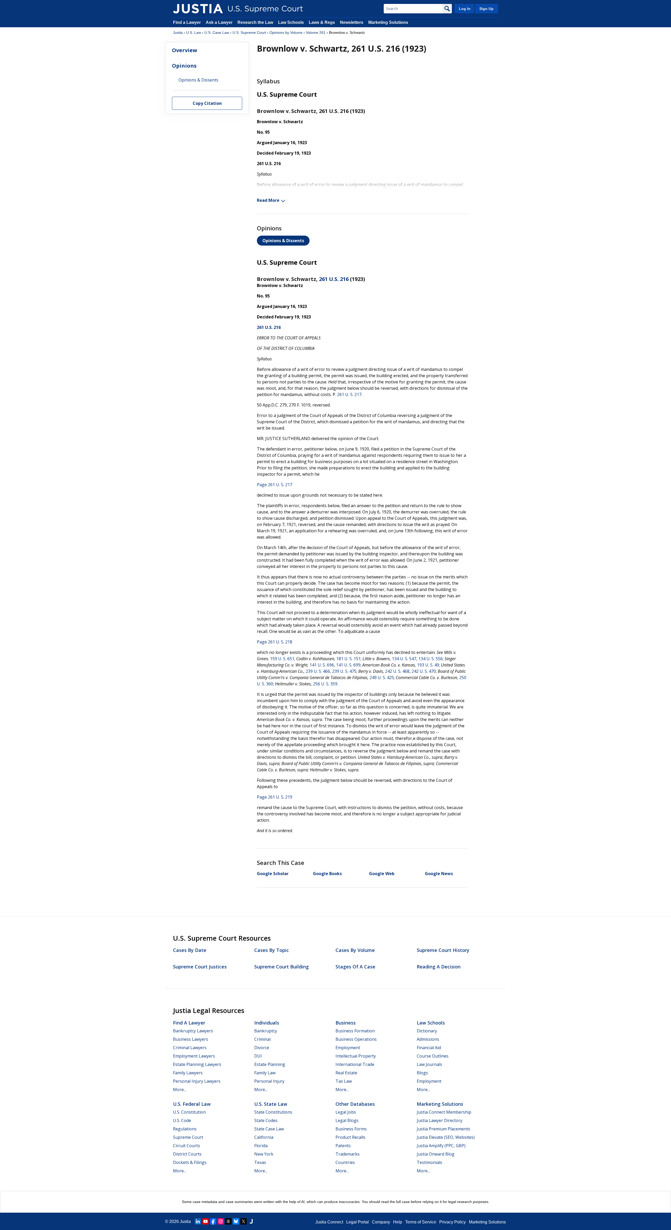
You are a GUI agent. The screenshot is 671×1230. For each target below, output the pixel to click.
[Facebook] (213, 1221)
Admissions (428, 1039)
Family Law (264, 1073)
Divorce (261, 1047)
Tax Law (344, 1081)
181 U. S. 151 (348, 659)
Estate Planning (269, 1064)
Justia (178, 32)
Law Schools (291, 22)
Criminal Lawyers (190, 1047)
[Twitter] (243, 1221)
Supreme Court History (443, 950)
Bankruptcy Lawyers (193, 1031)
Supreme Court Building (281, 966)
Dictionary (427, 1031)
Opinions (184, 65)
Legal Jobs (346, 1112)
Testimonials (429, 1162)
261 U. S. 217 (349, 394)
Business (346, 1023)
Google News (439, 873)
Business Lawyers (190, 1039)
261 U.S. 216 (334, 279)
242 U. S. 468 (397, 671)
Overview (184, 50)
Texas (260, 1162)
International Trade (355, 1064)
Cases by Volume (355, 950)
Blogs (422, 1073)
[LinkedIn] (198, 1221)
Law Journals (429, 1064)
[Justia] (198, 8)
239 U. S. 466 (318, 671)
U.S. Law (193, 32)
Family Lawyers (188, 1073)
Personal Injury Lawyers (196, 1081)
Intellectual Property (356, 1056)
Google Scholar (273, 873)
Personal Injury (269, 1081)
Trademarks (348, 1154)
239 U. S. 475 (344, 671)
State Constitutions (273, 1112)
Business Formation (355, 1031)
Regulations (185, 1129)
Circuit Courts (186, 1145)
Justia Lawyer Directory (439, 1120)
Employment (348, 1047)
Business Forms (351, 1129)
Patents (343, 1145)
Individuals (266, 1023)
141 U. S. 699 (348, 665)
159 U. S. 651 (282, 659)
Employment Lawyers (194, 1056)
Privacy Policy (452, 1222)
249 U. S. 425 (382, 677)
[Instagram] (221, 1221)
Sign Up (486, 9)
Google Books (327, 873)
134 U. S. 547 (404, 659)
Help (397, 1222)
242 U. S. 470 (424, 671)
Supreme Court (188, 1137)
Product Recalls (350, 1137)
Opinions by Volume (285, 32)
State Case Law (269, 1129)
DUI (258, 1056)
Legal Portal (357, 1222)
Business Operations (356, 1039)
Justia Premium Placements (443, 1129)
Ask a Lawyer (220, 22)
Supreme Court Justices (200, 966)
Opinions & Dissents (283, 240)
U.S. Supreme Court (249, 32)
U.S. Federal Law (192, 1104)
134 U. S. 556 (430, 659)
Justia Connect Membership (444, 1112)
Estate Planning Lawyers (197, 1064)
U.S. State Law (270, 1104)
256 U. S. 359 (325, 684)
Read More (268, 200)
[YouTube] (205, 1221)
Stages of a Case (355, 966)
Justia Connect (329, 1222)
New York (263, 1154)
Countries (345, 1162)
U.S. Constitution (189, 1112)
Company (381, 1222)
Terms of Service (420, 1222)
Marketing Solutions (388, 22)
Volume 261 (316, 32)
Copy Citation (207, 103)
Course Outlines (432, 1056)
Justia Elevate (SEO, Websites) (446, 1137)
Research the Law (255, 22)
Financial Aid (429, 1047)
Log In (464, 9)
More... (179, 1089)
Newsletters (351, 22)
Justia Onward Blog (435, 1154)
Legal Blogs (347, 1120)
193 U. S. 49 (428, 665)
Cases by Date (189, 950)
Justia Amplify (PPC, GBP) (441, 1145)
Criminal (262, 1039)
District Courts (187, 1154)
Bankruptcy (265, 1031)
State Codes (266, 1120)
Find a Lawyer (187, 22)
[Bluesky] (236, 1221)
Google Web (381, 873)
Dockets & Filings (190, 1162)
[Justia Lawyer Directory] (251, 1221)
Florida (261, 1145)
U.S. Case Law (216, 32)
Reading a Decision (439, 966)
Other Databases (355, 1104)
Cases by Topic (271, 950)
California (263, 1137)
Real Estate (346, 1073)
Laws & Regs (322, 22)
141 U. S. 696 (322, 665)
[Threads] (228, 1221)
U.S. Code (182, 1120)
